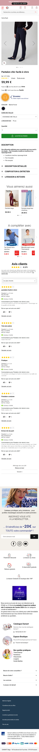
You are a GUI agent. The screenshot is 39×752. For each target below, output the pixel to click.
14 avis (13, 78)
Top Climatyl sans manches (9, 248)
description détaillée (16, 166)
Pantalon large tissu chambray (27, 209)
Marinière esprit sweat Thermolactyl (27, 248)
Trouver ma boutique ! (22, 642)
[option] (3, 108)
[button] (5, 43)
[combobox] (19, 12)
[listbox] (19, 109)
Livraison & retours (15, 177)
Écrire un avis (21, 78)
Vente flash (4, 18)
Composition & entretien (17, 171)
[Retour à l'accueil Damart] (7, 8)
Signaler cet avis (6, 316)
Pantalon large (9, 208)
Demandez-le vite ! (21, 632)
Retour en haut (19, 468)
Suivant (20, 471)
